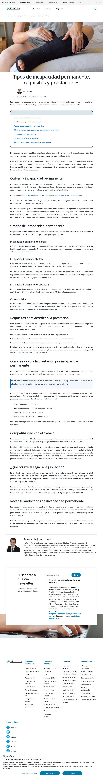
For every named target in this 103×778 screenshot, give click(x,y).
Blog (80, 2)
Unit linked (47, 671)
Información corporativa (8, 2)
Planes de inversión (31, 690)
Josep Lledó (27, 91)
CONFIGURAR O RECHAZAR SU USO (38, 766)
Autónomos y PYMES (50, 668)
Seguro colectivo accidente (49, 700)
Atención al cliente (25, 2)
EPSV (27, 675)
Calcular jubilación (68, 683)
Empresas (59, 9)
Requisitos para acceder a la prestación (29, 126)
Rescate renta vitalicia (69, 693)
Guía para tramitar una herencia (69, 701)
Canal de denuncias (87, 678)
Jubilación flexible (68, 690)
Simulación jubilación (69, 680)
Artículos (8, 16)
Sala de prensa (52, 2)
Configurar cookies (29, 773)
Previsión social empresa (49, 694)
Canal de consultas (87, 681)
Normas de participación (85, 689)
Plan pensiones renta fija (32, 694)
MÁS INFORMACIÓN (18, 766)
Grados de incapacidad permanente (27, 122)
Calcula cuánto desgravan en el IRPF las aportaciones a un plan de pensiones (54, 195)
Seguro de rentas (49, 687)
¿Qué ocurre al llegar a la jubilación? (27, 138)
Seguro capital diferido (51, 707)
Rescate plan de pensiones (67, 667)
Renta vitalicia (29, 678)
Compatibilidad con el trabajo (25, 134)
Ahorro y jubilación (68, 696)
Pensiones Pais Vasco (51, 704)
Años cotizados (67, 687)
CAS (92, 2)
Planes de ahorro (30, 687)
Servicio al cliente (87, 671)
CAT (96, 2)
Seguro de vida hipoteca (30, 682)
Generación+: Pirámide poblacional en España (69, 673)
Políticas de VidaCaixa (88, 699)
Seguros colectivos (50, 690)
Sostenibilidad (39, 2)
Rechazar (49, 773)
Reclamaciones (86, 675)
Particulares (37, 9)
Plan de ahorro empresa (48, 715)
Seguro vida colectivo (51, 711)
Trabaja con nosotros (68, 2)
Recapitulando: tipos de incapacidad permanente (32, 142)
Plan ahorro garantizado (29, 706)
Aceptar (72, 773)
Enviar (76, 575)
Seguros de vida (30, 668)
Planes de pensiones (32, 671)
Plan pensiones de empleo (50, 682)
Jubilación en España (69, 677)
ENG (100, 2)
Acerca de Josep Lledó (38, 539)
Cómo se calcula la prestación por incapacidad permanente (36, 130)
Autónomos (48, 9)
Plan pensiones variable (30, 700)
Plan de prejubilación (50, 678)
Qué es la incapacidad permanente (27, 118)
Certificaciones (86, 693)
